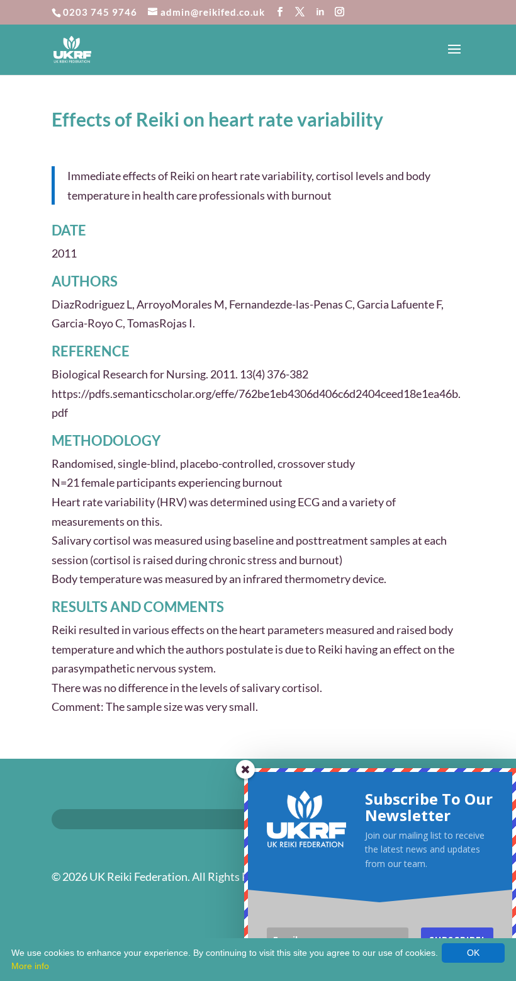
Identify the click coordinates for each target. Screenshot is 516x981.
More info (30, 966)
